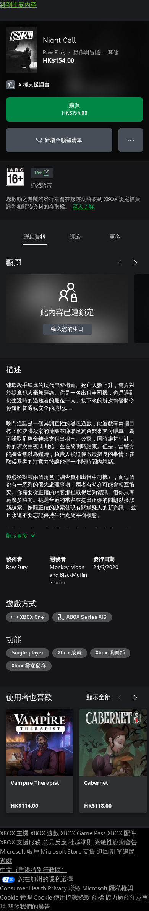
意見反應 (54, 842)
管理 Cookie (36, 897)
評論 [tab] (75, 236)
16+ (38, 173)
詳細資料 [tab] (34, 236)
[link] (39, 761)
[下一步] (135, 262)
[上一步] (120, 262)
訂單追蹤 (122, 851)
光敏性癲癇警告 (115, 842)
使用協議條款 (71, 897)
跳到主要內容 (18, 4)
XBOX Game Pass (83, 833)
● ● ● (130, 140)
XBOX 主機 (14, 833)
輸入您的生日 (67, 329)
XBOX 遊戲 (44, 833)
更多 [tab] (115, 236)
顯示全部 (98, 697)
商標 (98, 897)
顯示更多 (17, 535)
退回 (103, 851)
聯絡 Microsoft (87, 888)
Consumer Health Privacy (33, 888)
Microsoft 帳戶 (19, 851)
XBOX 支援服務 (20, 842)
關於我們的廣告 (29, 906)
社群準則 (80, 842)
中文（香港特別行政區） (33, 869)
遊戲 (6, 860)
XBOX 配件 (121, 833)
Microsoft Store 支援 (67, 851)
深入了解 (83, 206)
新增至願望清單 (63, 139)
